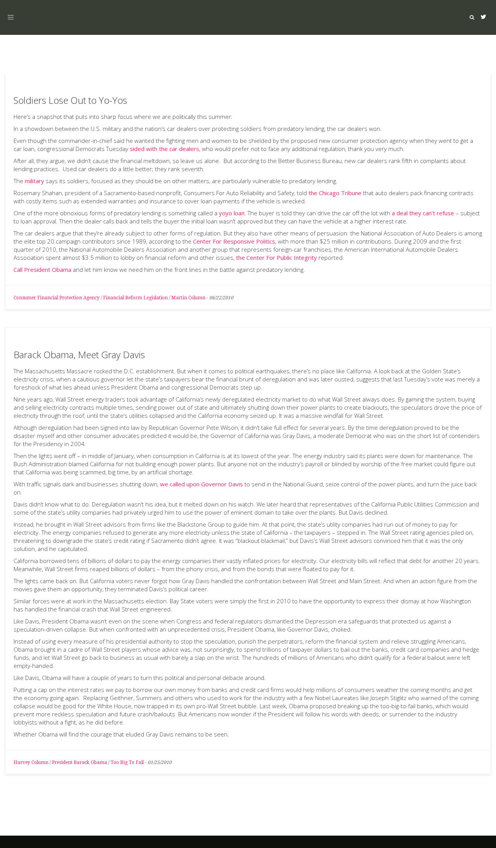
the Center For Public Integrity (276, 257)
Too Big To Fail (127, 762)
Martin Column (188, 297)
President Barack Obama (79, 762)
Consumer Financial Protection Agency (57, 297)
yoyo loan (232, 213)
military (34, 181)
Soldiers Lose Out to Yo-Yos (70, 100)
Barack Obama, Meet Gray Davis (79, 354)
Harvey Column (31, 762)
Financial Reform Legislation (135, 297)
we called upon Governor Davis (201, 484)
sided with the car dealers (164, 149)
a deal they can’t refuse (423, 213)
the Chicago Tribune (335, 193)
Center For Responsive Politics (234, 241)
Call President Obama (42, 269)
